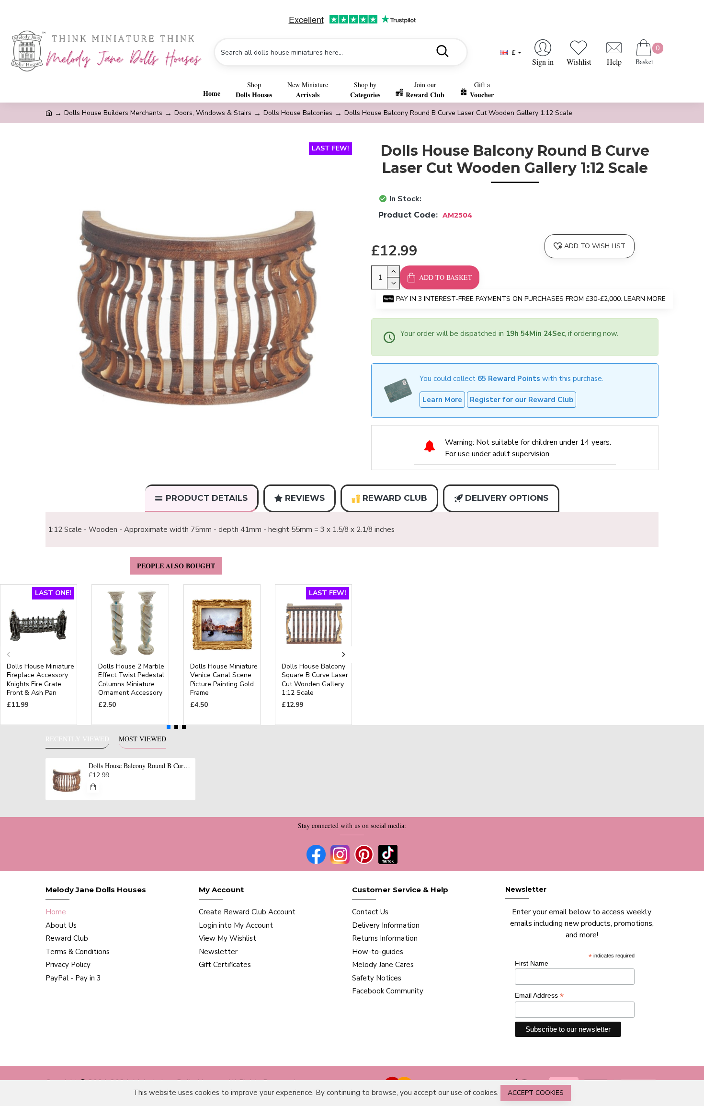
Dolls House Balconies (297, 112)
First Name (531, 963)
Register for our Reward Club (521, 399)
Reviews (305, 498)
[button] (8, 654)
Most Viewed (142, 739)
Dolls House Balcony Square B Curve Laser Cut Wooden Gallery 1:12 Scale (315, 679)
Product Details (207, 498)
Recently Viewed (77, 739)
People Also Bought (176, 566)
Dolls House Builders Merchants (113, 112)
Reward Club (395, 498)
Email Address (539, 995)
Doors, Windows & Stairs (212, 112)
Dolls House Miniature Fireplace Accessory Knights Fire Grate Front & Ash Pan (40, 679)
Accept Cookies (536, 1092)
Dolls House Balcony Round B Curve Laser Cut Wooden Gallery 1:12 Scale (140, 765)
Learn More (442, 399)
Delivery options (506, 498)
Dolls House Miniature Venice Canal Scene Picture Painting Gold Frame (224, 679)
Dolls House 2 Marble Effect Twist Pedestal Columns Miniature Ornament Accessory (131, 679)
